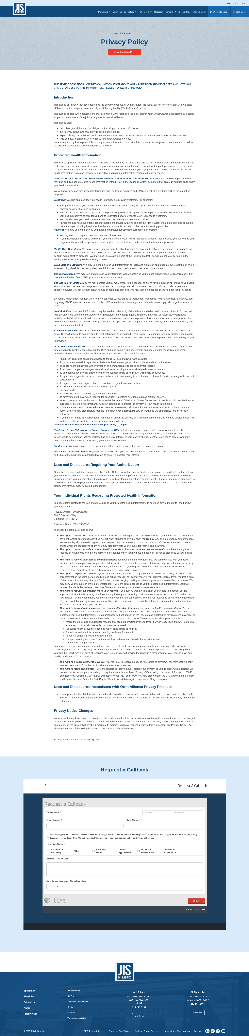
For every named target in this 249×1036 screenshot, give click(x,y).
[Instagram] (213, 1031)
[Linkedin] (218, 1031)
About (27, 1008)
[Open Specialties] (136, 12)
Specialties (30, 990)
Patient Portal (73, 990)
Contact (70, 1007)
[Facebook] (207, 1031)
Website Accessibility (76, 1018)
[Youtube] (223, 1031)
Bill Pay (70, 996)
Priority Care (30, 1014)
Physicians (30, 996)
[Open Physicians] (110, 12)
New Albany (139, 992)
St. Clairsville (197, 992)
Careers (71, 1012)
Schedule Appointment (77, 1001)
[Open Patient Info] (151, 12)
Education (29, 1002)
